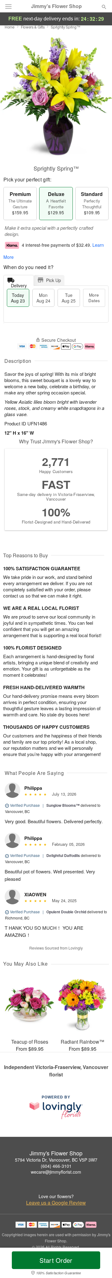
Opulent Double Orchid (66, 912)
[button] (99, 1264)
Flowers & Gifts (33, 26)
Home (10, 26)
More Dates (94, 297)
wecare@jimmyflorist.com (56, 1172)
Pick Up (53, 280)
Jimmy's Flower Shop (56, 6)
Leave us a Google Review (56, 1202)
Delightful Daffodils (63, 855)
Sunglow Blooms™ (63, 805)
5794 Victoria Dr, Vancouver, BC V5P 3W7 (56, 1160)
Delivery (19, 284)
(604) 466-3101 (56, 1166)
